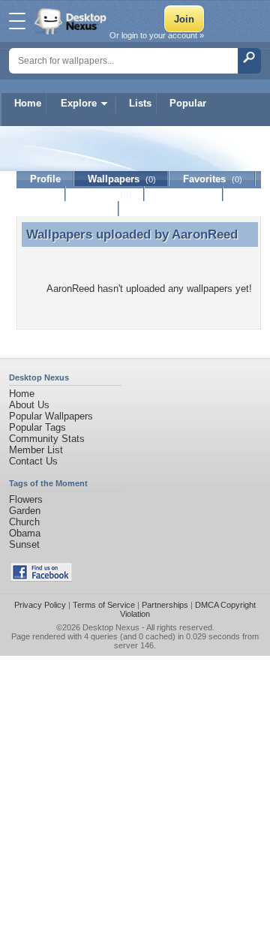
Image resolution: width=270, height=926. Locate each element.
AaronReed (205, 234)
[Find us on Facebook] (41, 578)
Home (27, 103)
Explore (79, 103)
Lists (140, 103)
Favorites (212, 179)
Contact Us (33, 461)
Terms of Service (104, 604)
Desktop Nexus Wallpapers (72, 21)
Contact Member (68, 209)
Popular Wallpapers (51, 416)
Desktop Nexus (111, 627)
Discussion (184, 194)
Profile (45, 179)
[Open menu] (17, 21)
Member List (36, 449)
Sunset (24, 544)
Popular (188, 103)
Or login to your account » (157, 35)
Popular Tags (37, 427)
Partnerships (165, 604)
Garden (24, 510)
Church (24, 522)
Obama (24, 533)
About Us (29, 404)
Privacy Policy (40, 604)
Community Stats (47, 438)
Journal (105, 194)
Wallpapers (122, 179)
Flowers (26, 499)
